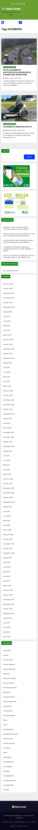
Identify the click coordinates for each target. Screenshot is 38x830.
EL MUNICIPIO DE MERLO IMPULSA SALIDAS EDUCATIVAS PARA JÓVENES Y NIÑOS (18, 249)
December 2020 (8, 488)
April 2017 (6, 581)
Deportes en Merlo (9, 678)
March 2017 (7, 585)
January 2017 (8, 595)
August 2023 (7, 363)
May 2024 (6, 326)
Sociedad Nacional (9, 780)
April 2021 (6, 469)
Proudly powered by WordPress (12, 815)
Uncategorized (8, 785)
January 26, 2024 (11, 130)
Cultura (5, 655)
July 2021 (6, 456)
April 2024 (6, 330)
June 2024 (7, 321)
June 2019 (6, 567)
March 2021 (7, 474)
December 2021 (8, 432)
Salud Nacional (8, 762)
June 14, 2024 (9, 78)
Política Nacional (9, 743)
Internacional (7, 711)
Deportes (6, 674)
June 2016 (6, 627)
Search (6, 151)
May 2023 (6, 377)
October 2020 (8, 497)
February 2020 (8, 534)
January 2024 (8, 344)
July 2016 (6, 623)
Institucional (7, 706)
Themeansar (18, 817)
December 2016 (8, 599)
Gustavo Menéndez (10, 701)
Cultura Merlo (8, 660)
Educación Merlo (9, 697)
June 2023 (7, 372)
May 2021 (6, 465)
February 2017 (8, 590)
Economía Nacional (10, 687)
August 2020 (7, 507)
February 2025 (8, 284)
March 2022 (7, 428)
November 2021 (8, 437)
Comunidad (7, 650)
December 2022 (8, 400)
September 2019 (8, 553)
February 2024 (8, 340)
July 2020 (6, 511)
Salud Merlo (7, 757)
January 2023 (8, 395)
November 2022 (8, 404)
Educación (6, 692)
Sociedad (6, 771)
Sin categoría (7, 766)
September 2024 (9, 307)
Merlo (5, 720)
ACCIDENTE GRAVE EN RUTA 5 (17, 127)
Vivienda (6, 790)
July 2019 (6, 562)
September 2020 (9, 502)
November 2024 (8, 298)
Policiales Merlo (8, 729)
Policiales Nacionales (9, 67)
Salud (5, 752)
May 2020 (6, 521)
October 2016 (7, 609)
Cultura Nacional (9, 664)
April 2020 (6, 525)
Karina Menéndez (9, 715)
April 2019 (6, 576)
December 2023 (8, 349)
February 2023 (8, 391)
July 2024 (6, 316)
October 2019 (7, 548)
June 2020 (7, 516)
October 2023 (8, 353)
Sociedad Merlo (8, 776)
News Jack (30, 815)
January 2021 (8, 483)
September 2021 (8, 446)
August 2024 (7, 312)
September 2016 (8, 613)
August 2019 (7, 558)
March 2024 (7, 335)
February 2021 (8, 479)
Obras (5, 725)
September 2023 (9, 358)
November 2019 (8, 544)
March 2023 (7, 386)
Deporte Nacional (9, 669)
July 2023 (6, 367)
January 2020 (8, 539)
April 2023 (6, 381)
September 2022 (9, 414)
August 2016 (7, 618)
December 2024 (8, 293)
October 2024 (8, 302)
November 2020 (8, 493)
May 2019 (6, 572)
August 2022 (7, 418)
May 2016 (6, 632)
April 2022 (6, 423)
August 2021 (7, 451)
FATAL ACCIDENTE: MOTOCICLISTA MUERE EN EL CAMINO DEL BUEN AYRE (17, 72)
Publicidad (6, 748)
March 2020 (7, 530)
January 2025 (8, 288)
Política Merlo (8, 739)
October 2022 (8, 409)
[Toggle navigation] (20, 22)
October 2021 (7, 442)
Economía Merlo (9, 683)
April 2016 (6, 637)
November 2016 (8, 604)
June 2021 (6, 460)
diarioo (19, 78)
